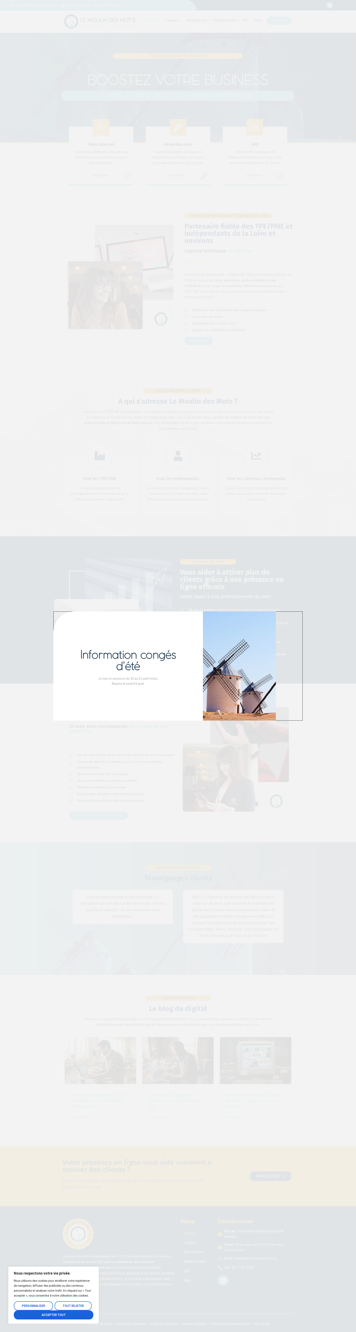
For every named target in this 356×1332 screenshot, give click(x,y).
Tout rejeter (73, 1305)
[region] (53, 1295)
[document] (178, 666)
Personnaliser (33, 1305)
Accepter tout (54, 1315)
